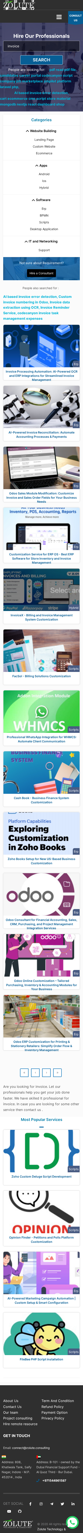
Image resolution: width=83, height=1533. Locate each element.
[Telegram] (51, 1504)
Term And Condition (58, 1401)
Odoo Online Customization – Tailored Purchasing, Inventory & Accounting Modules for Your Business (41, 985)
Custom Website (44, 146)
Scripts (44, 222)
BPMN (44, 215)
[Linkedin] (15, 8)
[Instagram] (41, 1504)
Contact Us (12, 1407)
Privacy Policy (53, 1418)
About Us (10, 1401)
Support (44, 250)
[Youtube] (24, 8)
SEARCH (41, 59)
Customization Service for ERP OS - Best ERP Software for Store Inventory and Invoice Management (41, 558)
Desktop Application (44, 229)
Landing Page (44, 139)
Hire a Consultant (41, 273)
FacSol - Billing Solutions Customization (41, 676)
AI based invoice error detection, (41, 93)
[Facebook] (30, 1504)
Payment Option (54, 1412)
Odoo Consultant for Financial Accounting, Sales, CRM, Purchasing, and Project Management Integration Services (41, 924)
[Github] (32, 8)
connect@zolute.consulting (31, 1448)
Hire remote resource (20, 1424)
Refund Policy (53, 1407)
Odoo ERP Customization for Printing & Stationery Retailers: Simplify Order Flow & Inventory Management (41, 1046)
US (75, 18)
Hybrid (44, 187)
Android (44, 174)
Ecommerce (44, 153)
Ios (44, 181)
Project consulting (17, 1418)
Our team (10, 1412)
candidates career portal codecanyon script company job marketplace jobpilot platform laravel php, (36, 81)
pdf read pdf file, (63, 70)
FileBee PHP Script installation (41, 1359)
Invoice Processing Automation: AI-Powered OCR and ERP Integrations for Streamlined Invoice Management (41, 375)
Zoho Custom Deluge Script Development (41, 1176)
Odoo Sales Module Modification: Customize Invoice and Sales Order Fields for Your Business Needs (41, 497)
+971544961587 (54, 1480)
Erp (44, 208)
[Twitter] (7, 8)
